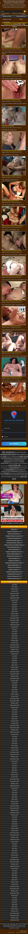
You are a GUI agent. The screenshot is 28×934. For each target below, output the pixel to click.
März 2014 (15, 853)
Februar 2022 (14, 640)
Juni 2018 (14, 738)
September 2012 (14, 893)
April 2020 (14, 689)
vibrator (4, 53)
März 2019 (15, 718)
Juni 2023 (14, 604)
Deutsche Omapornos (13, 538)
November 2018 (14, 727)
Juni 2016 (14, 792)
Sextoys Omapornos (13, 576)
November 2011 (14, 915)
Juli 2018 (14, 736)
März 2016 (15, 799)
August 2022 (14, 627)
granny (16, 78)
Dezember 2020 (14, 671)
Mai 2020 (14, 687)
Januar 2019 (14, 723)
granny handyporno (16, 461)
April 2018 (14, 743)
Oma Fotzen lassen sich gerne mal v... (12, 300)
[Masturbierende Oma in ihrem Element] (13, 215)
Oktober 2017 (14, 756)
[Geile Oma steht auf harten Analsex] (13, 64)
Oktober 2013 (14, 864)
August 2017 (14, 761)
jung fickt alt (14, 465)
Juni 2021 (14, 658)
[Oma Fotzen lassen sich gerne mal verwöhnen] (13, 290)
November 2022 (14, 620)
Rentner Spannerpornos (13, 571)
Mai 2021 (14, 660)
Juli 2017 (14, 763)
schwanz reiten (21, 52)
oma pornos (21, 471)
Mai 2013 (14, 875)
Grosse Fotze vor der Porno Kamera (12, 377)
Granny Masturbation (13, 554)
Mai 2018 (14, 741)
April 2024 (14, 586)
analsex (12, 78)
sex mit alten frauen (15, 476)
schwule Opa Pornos (13, 574)
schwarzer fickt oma (16, 474)
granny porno (13, 129)
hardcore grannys (4, 465)
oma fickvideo (18, 469)
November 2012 (14, 888)
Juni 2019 (14, 712)
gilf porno (7, 154)
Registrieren (7, 13)
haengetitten (21, 279)
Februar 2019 (14, 721)
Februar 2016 (14, 801)
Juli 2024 (14, 584)
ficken (12, 458)
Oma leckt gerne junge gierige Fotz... (12, 250)
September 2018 (14, 732)
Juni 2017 (14, 765)
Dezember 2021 (14, 645)
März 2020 (15, 691)
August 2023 (14, 600)
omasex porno (13, 473)
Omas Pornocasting (13, 567)
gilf (8, 129)
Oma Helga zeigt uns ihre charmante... (12, 275)
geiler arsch (14, 279)
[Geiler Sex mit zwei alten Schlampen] (13, 165)
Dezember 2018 (14, 725)
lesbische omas (22, 254)
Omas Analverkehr (13, 565)
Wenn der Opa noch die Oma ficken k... (12, 352)
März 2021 (15, 665)
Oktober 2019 (14, 703)
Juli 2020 (14, 683)
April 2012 (14, 904)
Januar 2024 (14, 591)
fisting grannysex (18, 458)
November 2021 (14, 647)
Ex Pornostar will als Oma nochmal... (12, 150)
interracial (7, 329)
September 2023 (14, 598)
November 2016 (14, 781)
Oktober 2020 (14, 676)
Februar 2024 (14, 589)
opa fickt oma (23, 356)
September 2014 (14, 839)
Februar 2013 (14, 882)
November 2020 (14, 674)
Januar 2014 (14, 857)
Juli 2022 (14, 629)
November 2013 (14, 861)
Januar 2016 (14, 803)
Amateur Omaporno (13, 531)
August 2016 (14, 788)
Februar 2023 (14, 613)
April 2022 (14, 636)
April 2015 (14, 823)
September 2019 (14, 705)
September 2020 (14, 678)
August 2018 (14, 734)
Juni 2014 (14, 846)
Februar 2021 (14, 667)
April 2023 (14, 609)
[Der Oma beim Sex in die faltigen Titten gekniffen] (13, 38)
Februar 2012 (14, 908)
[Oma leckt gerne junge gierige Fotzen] (13, 240)
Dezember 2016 (14, 779)
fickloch (7, 229)
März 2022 (15, 638)
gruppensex (11, 463)
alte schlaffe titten (9, 52)
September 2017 (14, 759)
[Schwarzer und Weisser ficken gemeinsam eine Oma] (13, 392)
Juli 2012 (14, 897)
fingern (13, 304)
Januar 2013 (14, 884)
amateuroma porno (8, 454)
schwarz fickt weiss (7, 331)
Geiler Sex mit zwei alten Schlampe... (12, 175)
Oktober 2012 (14, 891)
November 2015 (14, 808)
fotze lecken (15, 254)
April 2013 (14, 877)
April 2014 (14, 850)
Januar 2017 (14, 776)
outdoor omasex (13, 569)
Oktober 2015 (14, 810)
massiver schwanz (15, 329)
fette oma (24, 456)
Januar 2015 (14, 830)
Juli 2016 (14, 790)
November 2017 (14, 754)
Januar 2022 (14, 642)
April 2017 (14, 770)
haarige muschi (18, 463)
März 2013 (15, 879)
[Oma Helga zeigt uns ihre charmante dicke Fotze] (13, 265)
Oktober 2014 (14, 837)
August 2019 (14, 707)
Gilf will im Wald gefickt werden (10, 200)
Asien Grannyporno (13, 533)
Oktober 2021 (14, 649)
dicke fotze (8, 279)
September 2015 (14, 812)
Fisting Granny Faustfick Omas (14, 545)
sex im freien (7, 476)
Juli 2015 (14, 817)
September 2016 (14, 785)
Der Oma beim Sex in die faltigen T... (12, 48)
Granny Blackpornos (13, 547)
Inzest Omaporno (14, 558)
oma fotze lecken (20, 304)
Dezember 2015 (14, 806)
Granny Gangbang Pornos (13, 551)
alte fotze (7, 78)
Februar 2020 (14, 694)
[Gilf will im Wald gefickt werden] (13, 190)
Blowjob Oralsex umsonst (13, 536)
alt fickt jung (8, 254)
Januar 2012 (14, 911)
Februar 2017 (14, 774)
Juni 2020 (14, 685)
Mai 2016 (14, 794)
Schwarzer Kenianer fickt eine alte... (12, 325)
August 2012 (14, 895)
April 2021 (14, 662)
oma (20, 78)
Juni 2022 (14, 631)
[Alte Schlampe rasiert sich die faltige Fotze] (13, 89)
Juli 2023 (14, 602)
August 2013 (14, 868)
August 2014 (14, 841)
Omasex (16, 154)
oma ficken (10, 470)
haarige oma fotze (17, 103)
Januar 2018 (14, 750)
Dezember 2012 (14, 886)
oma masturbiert (13, 471)
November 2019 (14, 700)
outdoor (13, 204)
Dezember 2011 (14, 913)
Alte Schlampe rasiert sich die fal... (11, 99)
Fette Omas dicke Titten (13, 542)
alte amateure (8, 452)
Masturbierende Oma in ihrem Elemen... (13, 225)
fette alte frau (15, 456)
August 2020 (14, 680)
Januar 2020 (14, 696)
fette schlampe (16, 356)
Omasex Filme (7, 16)
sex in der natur (19, 204)
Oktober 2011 (14, 917)
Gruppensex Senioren (13, 556)
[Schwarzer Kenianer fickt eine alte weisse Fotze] (13, 315)
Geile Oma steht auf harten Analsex (11, 74)
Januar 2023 (14, 615)
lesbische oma (6, 467)
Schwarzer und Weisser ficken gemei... (12, 402)
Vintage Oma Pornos (13, 578)
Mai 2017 (14, 768)
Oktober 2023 (14, 595)
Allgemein (14, 529)
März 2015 (15, 826)
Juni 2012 (14, 900)
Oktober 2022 (14, 622)
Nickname (7, 428)
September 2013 (14, 866)
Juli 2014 (14, 844)
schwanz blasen (8, 474)
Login (3, 14)
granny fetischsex (13, 549)
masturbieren (13, 229)
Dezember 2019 (14, 698)
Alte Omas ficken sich (8, 125)
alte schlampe (8, 103)
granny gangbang (14, 460)
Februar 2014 (14, 855)
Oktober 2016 (14, 783)
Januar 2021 (14, 669)
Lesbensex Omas (13, 560)
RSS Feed (14, 13)
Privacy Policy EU (22, 932)
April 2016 (14, 797)
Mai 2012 (14, 902)
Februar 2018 (14, 747)
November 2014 (14, 835)
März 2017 (15, 772)
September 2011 (14, 920)
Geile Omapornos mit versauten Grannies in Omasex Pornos (14, 1)
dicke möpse (8, 356)
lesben (22, 465)
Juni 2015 (14, 819)
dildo (15, 52)
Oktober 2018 (14, 730)
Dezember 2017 (14, 752)
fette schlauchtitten (6, 458)
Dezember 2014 (14, 832)
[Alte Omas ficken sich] (13, 115)
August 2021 (14, 653)
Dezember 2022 (14, 618)
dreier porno (13, 179)
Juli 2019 (14, 709)
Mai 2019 (14, 714)
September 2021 (14, 651)
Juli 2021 (14, 656)
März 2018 (15, 745)
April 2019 (14, 716)
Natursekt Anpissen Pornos (13, 563)
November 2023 (14, 593)
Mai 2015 (14, 821)
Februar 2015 (14, 828)
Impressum (11, 932)
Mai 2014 (14, 848)
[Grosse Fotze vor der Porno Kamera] (13, 367)
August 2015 (14, 815)
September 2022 (14, 624)
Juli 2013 (14, 870)
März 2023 (15, 611)
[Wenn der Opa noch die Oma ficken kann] (13, 342)
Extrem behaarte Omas (13, 540)
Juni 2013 (14, 873)
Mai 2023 (14, 606)
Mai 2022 (14, 633)
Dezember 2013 (14, 859)
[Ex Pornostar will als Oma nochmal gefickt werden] (13, 140)
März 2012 (15, 906)
